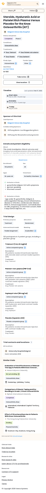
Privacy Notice (7, 480)
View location (21, 82)
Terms (4, 484)
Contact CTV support (10, 472)
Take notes (21, 77)
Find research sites (9, 460)
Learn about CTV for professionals (15, 464)
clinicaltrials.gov (17, 436)
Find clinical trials (8, 448)
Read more (23, 160)
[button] (11, 45)
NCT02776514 (8, 69)
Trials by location (8, 452)
